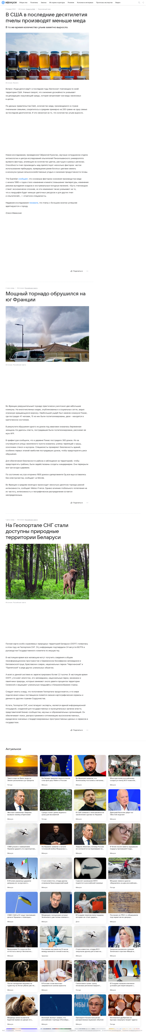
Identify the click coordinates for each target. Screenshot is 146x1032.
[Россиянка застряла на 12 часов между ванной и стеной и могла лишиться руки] (56, 942)
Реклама (18, 1030)
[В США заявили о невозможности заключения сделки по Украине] (90, 805)
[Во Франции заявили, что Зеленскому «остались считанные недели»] (90, 771)
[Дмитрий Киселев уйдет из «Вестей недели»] (124, 805)
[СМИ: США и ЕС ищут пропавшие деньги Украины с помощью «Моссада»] (22, 908)
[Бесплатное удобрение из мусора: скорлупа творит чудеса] (124, 1010)
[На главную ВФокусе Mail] (11, 2)
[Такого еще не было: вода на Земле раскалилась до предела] (22, 771)
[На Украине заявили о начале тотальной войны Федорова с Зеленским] (56, 839)
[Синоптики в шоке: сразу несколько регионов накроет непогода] (90, 976)
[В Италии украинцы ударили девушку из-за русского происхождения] (22, 874)
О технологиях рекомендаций (111, 1030)
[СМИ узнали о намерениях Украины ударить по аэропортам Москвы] (22, 839)
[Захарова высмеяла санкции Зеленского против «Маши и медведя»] (124, 942)
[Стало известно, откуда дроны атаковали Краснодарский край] (56, 874)
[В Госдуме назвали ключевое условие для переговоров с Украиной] (124, 976)
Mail (3, 1030)
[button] (47, 56)
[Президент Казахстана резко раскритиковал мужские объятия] (90, 1010)
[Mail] (3, 2)
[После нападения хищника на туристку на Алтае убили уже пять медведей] (22, 976)
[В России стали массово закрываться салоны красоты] (56, 976)
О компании (10, 1030)
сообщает (23, 179)
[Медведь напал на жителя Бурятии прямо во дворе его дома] (22, 1010)
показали (33, 203)
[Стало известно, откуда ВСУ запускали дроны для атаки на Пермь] (90, 942)
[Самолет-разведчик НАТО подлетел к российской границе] (90, 874)
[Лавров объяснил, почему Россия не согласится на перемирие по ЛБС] (90, 839)
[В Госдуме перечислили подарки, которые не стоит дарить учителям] (90, 908)
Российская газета (31, 288)
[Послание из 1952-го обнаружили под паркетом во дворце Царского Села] (124, 908)
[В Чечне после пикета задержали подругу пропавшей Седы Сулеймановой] (124, 839)
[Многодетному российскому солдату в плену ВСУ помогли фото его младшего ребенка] (124, 771)
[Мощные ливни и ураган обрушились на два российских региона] (124, 874)
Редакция (73, 1030)
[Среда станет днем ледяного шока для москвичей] (56, 805)
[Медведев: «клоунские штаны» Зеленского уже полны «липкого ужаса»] (56, 908)
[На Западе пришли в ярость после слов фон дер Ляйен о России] (56, 771)
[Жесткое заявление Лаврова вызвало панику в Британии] (22, 805)
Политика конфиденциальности (132, 1030)
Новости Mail (30, 9)
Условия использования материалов (89, 1030)
